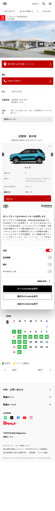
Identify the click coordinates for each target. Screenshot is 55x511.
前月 (14, 370)
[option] (27, 39)
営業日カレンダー (10, 119)
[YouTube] (24, 417)
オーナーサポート (26, 11)
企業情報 (32, 453)
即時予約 (9, 199)
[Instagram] (31, 417)
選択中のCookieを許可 (27, 296)
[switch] (49, 257)
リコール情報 (43, 453)
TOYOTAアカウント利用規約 (36, 449)
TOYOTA (4, 3)
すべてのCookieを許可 (27, 289)
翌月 (40, 370)
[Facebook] (18, 417)
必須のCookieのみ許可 (27, 304)
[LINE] (5, 417)
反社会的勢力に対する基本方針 (15, 453)
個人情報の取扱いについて (13, 449)
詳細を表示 (42, 281)
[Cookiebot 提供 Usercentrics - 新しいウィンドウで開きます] (40, 206)
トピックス (46, 11)
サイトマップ (8, 446)
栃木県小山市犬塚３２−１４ (21, 64)
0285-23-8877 (14, 81)
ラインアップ (9, 11)
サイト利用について (22, 446)
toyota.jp (21, 220)
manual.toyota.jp (36, 220)
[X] (12, 417)
